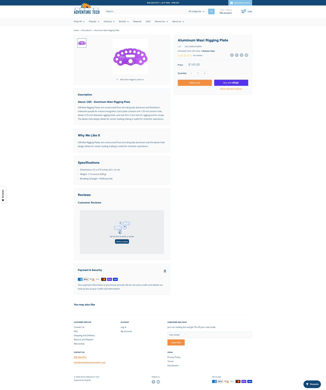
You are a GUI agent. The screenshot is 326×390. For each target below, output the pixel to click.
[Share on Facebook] (232, 55)
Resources (160, 21)
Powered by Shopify (82, 380)
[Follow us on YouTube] (158, 381)
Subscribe (176, 342)
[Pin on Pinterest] (237, 55)
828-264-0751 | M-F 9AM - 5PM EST (163, 2)
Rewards (137, 21)
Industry (108, 21)
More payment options (231, 88)
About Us (176, 21)
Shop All (78, 21)
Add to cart (194, 82)
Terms (170, 361)
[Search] (211, 11)
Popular (93, 21)
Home (76, 30)
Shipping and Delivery (84, 335)
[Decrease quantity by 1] (191, 73)
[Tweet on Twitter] (241, 55)
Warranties (79, 343)
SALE (148, 21)
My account (226, 12)
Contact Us (79, 327)
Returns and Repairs (83, 339)
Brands (122, 21)
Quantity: (182, 73)
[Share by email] (246, 55)
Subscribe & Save (242, 2)
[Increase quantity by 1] (204, 73)
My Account (126, 331)
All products (86, 30)
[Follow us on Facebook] (153, 381)
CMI (179, 46)
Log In (123, 327)
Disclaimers (173, 365)
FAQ (76, 331)
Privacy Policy (173, 357)
